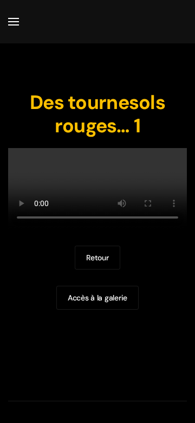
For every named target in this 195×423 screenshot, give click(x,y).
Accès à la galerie (97, 298)
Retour (97, 257)
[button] (13, 21)
